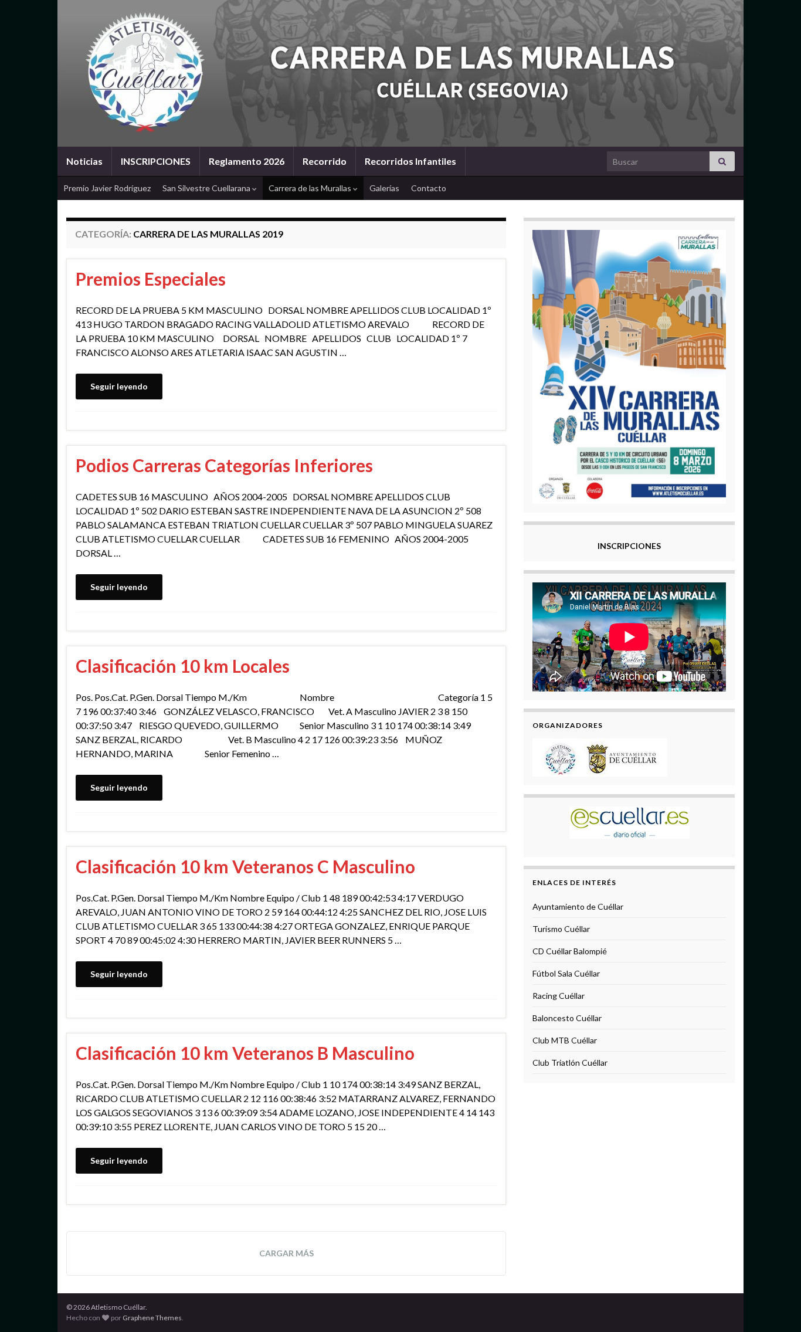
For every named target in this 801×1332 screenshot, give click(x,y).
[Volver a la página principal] (400, 73)
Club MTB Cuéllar (564, 1040)
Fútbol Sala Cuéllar (566, 973)
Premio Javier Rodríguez (107, 188)
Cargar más (286, 1253)
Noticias (84, 161)
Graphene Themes (152, 1317)
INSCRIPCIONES (156, 161)
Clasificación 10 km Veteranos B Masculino (245, 1052)
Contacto (428, 188)
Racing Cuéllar (558, 996)
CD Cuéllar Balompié (569, 951)
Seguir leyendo (119, 386)
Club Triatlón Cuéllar (569, 1062)
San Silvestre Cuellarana (207, 188)
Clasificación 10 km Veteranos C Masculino (245, 866)
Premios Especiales (151, 278)
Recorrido (325, 161)
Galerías (384, 188)
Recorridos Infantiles (410, 161)
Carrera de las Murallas (311, 188)
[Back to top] (774, 1305)
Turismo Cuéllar (561, 929)
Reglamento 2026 (246, 161)
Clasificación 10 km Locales (183, 665)
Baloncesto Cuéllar (567, 1018)
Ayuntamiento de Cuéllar (577, 906)
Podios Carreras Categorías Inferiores (224, 465)
